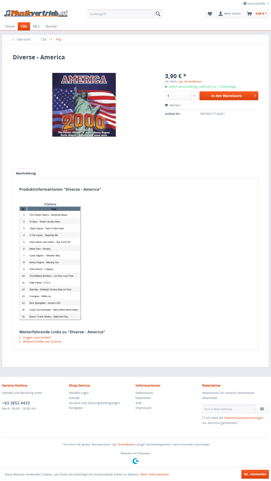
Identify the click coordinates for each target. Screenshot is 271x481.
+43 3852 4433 (16, 403)
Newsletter (143, 398)
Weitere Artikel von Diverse (41, 341)
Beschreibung (26, 173)
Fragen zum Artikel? (36, 337)
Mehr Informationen (154, 474)
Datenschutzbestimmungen (244, 418)
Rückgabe (76, 408)
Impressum (144, 408)
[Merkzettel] (209, 14)
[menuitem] (125, 14)
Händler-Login (79, 393)
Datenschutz (144, 393)
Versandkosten (126, 444)
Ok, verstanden (255, 474)
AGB (138, 403)
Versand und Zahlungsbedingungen (94, 403)
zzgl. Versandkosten (190, 81)
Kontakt (74, 398)
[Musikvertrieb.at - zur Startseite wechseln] (36, 15)
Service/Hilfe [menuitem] (256, 3)
